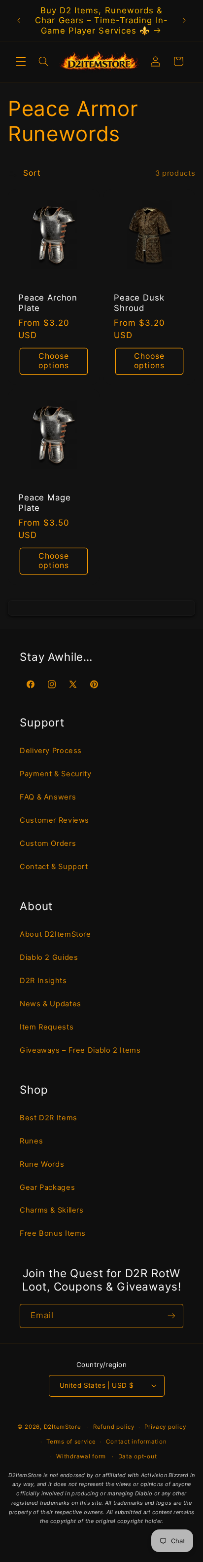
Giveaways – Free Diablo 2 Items (80, 1050)
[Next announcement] (184, 20)
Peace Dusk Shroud (139, 303)
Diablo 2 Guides (49, 957)
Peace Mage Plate (44, 503)
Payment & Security (55, 773)
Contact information (136, 1441)
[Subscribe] (171, 1316)
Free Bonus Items (53, 1233)
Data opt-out (137, 1456)
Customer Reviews (54, 820)
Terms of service (71, 1441)
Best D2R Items (48, 1117)
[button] (20, 61)
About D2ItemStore (55, 934)
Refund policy (114, 1426)
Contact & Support (54, 866)
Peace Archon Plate (47, 303)
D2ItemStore (62, 1426)
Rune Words (42, 1164)
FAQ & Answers (48, 797)
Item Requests (46, 1027)
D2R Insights (43, 980)
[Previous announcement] (19, 20)
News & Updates (50, 1003)
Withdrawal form (81, 1456)
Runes (31, 1141)
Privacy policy (165, 1426)
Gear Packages (47, 1187)
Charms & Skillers (52, 1210)
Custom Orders (48, 843)
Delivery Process (51, 750)
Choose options (53, 360)
